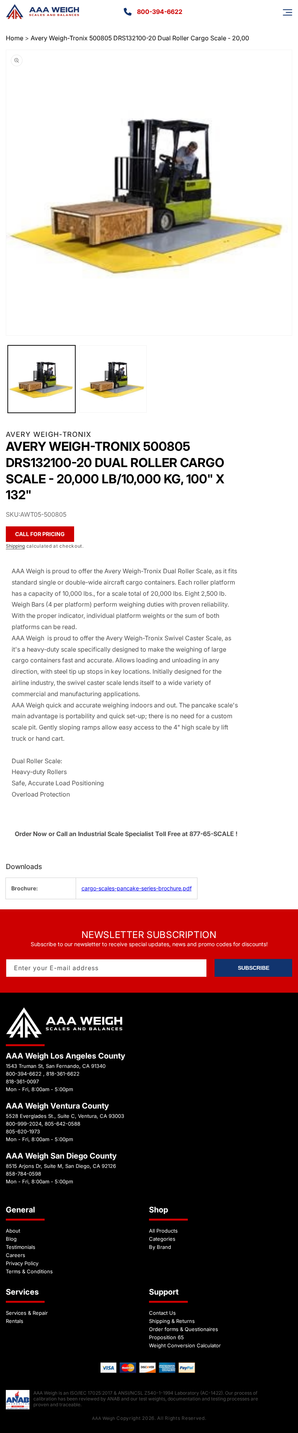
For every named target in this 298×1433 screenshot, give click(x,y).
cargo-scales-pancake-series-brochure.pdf (136, 888)
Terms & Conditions (29, 1271)
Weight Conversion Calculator (185, 1345)
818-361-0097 (22, 1081)
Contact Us (162, 1313)
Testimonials (20, 1247)
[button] (287, 12)
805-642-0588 (62, 1124)
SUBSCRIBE (253, 968)
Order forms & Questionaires (183, 1329)
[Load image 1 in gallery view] (41, 379)
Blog (11, 1239)
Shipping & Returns (172, 1321)
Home (14, 38)
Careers (15, 1255)
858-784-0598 (23, 1174)
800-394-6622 (159, 12)
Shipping (15, 546)
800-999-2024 (24, 1124)
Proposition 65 (166, 1337)
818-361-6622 (63, 1074)
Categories (162, 1239)
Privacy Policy (22, 1263)
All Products (163, 1231)
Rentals (14, 1321)
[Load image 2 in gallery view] (113, 379)
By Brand (160, 1247)
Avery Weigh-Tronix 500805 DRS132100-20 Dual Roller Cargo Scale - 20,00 (140, 38)
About (13, 1231)
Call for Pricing (40, 534)
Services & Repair (27, 1313)
